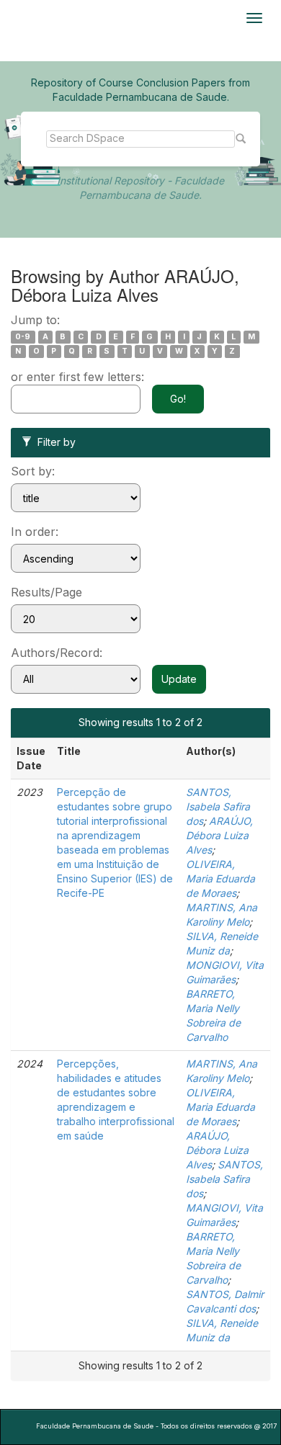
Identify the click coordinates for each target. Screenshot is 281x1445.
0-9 (22, 336)
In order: (34, 531)
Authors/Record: (56, 652)
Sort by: (33, 471)
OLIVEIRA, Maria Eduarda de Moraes (220, 878)
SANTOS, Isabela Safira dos (218, 806)
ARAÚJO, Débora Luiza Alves (219, 835)
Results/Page (46, 592)
